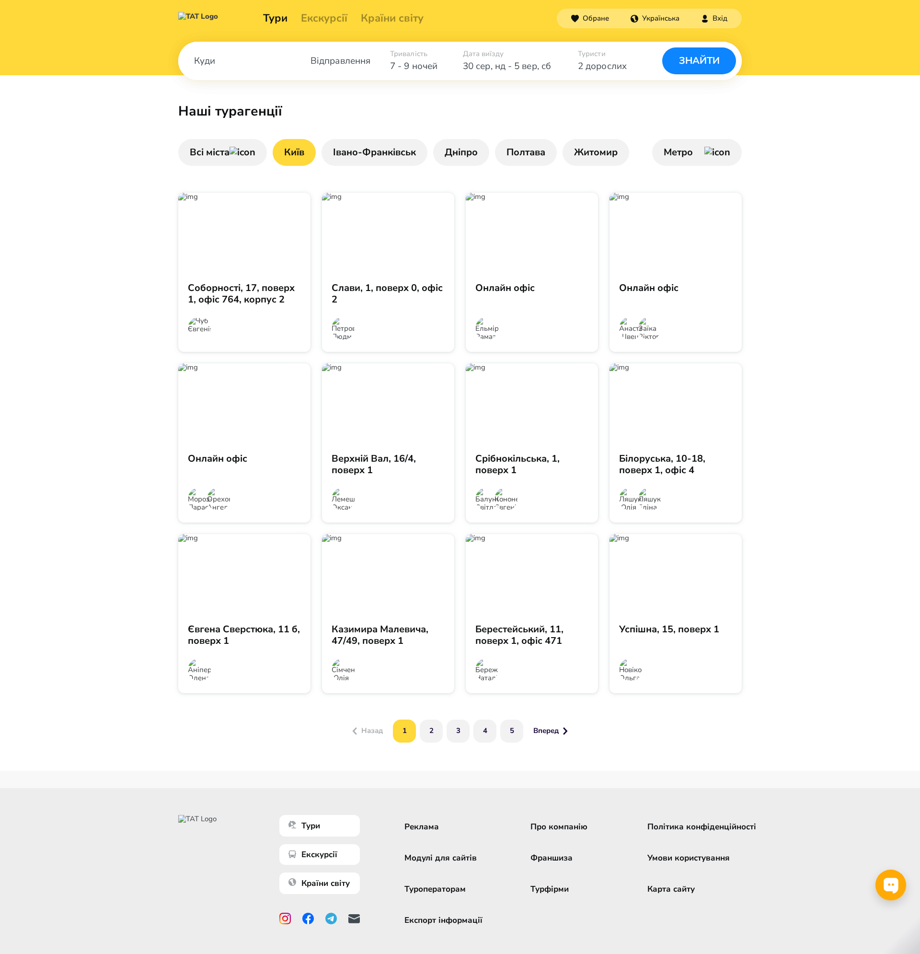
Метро (678, 152)
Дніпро (461, 152)
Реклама (421, 826)
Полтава (525, 152)
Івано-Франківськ (374, 152)
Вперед (546, 730)
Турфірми (549, 889)
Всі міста (210, 152)
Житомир (596, 152)
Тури (275, 18)
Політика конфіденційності (701, 826)
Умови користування (688, 857)
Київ (294, 152)
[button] (655, 18)
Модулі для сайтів (440, 857)
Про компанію (558, 826)
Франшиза (551, 857)
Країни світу (392, 18)
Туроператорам (435, 889)
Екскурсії (319, 854)
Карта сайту (671, 889)
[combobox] (655, 18)
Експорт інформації (443, 920)
